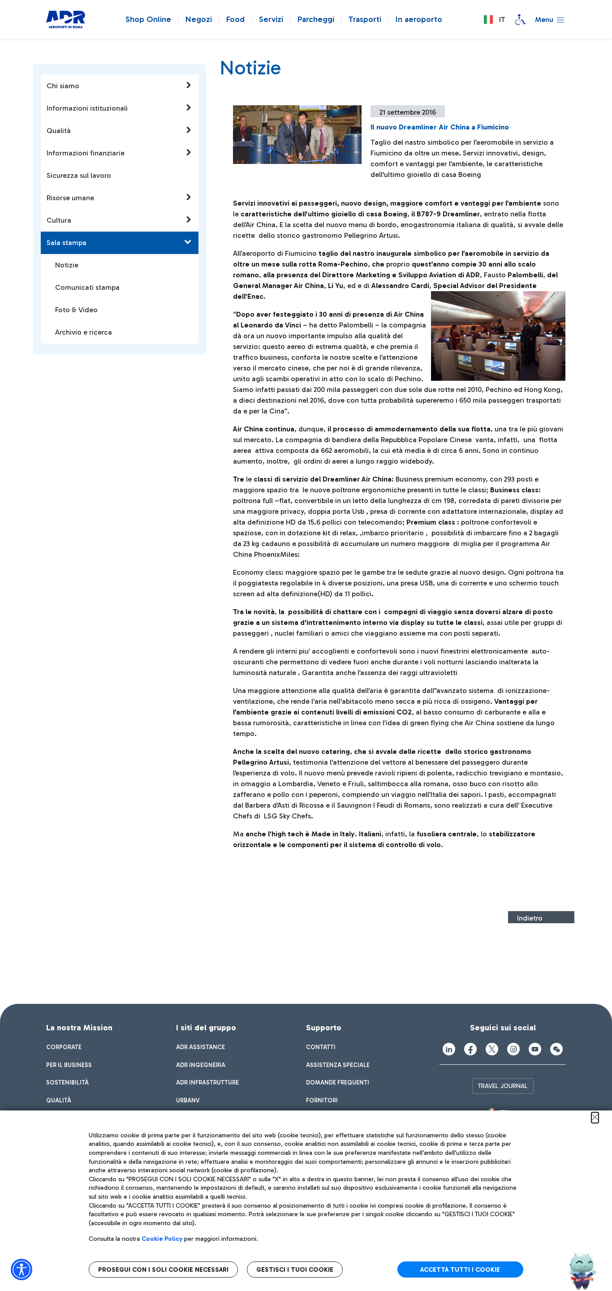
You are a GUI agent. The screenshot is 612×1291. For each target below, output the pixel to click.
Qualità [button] (59, 130)
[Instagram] (513, 1049)
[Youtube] (535, 1049)
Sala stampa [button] (66, 242)
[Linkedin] (449, 1049)
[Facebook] (470, 1049)
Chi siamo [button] (63, 86)
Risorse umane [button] (70, 198)
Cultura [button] (59, 220)
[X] (492, 1049)
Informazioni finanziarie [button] (86, 153)
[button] (494, 19)
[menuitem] (64, 1047)
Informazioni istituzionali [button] (87, 108)
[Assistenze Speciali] (520, 19)
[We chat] (556, 1049)
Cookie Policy (162, 1239)
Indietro (530, 918)
